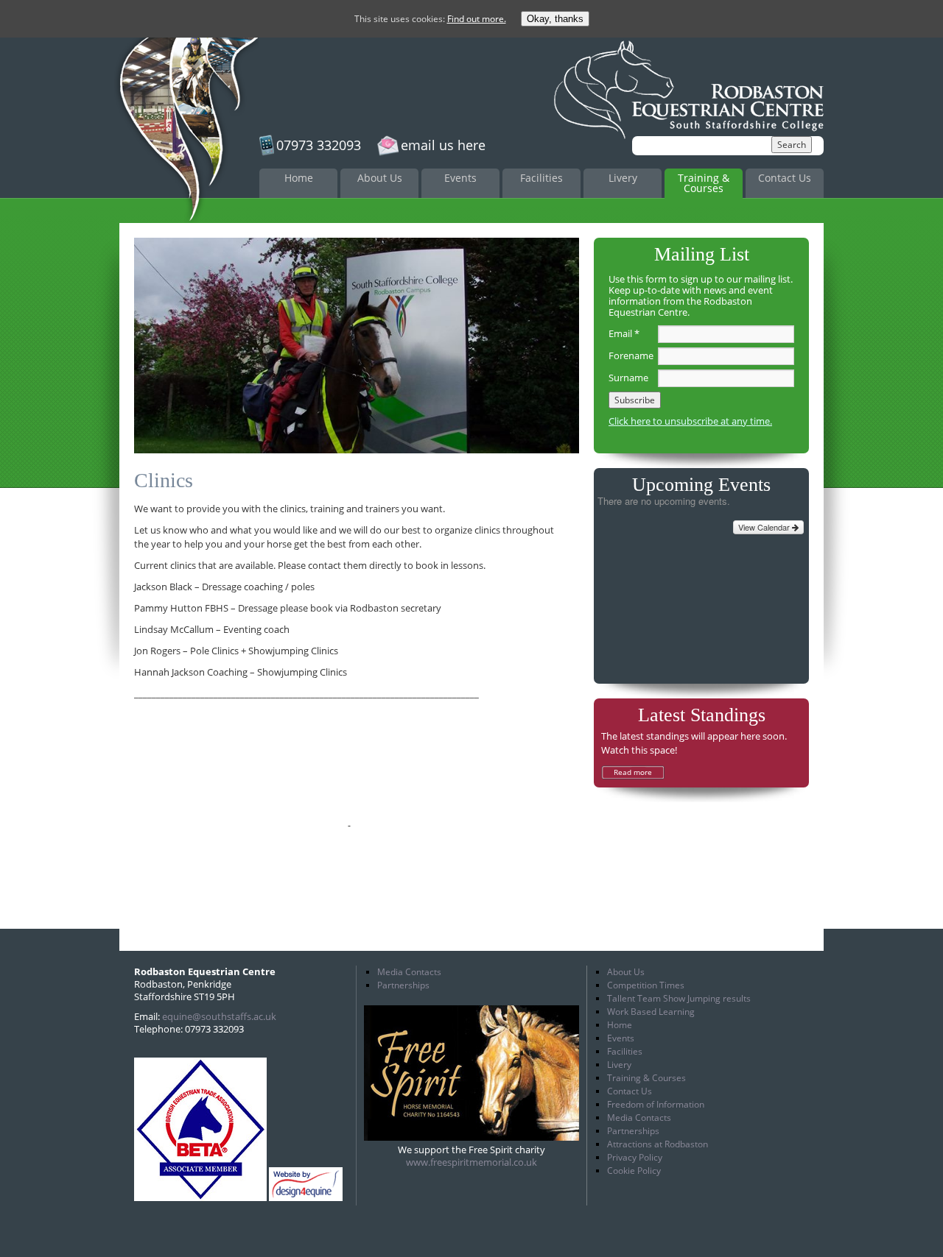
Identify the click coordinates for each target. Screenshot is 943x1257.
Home (298, 178)
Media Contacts (409, 972)
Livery (623, 178)
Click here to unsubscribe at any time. (690, 421)
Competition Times (645, 985)
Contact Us (784, 178)
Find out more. (476, 19)
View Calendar (765, 527)
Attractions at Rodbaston (657, 1144)
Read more (633, 772)
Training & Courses (703, 183)
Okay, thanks (555, 18)
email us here (443, 145)
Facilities (541, 178)
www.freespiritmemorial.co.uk (471, 1162)
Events (460, 178)
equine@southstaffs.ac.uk (219, 1016)
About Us (379, 178)
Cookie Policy (634, 1170)
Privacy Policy (634, 1157)
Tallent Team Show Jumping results (679, 998)
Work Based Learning (651, 1011)
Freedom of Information (655, 1104)
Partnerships (403, 985)
